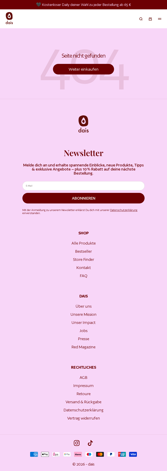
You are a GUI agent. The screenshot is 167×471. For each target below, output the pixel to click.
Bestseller (83, 251)
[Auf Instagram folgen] (76, 443)
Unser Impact (83, 322)
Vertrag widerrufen (83, 418)
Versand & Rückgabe (83, 402)
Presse (83, 339)
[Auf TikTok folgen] (90, 443)
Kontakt (83, 268)
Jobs (84, 331)
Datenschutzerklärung (123, 210)
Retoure (84, 394)
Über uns (84, 306)
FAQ (83, 276)
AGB (83, 377)
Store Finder (83, 259)
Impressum (83, 386)
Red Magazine (83, 347)
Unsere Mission (83, 314)
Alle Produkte (83, 243)
